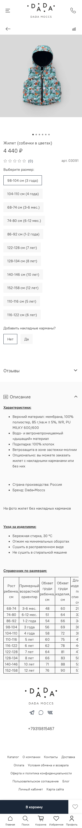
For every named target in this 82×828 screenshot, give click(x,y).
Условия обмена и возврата (48, 765)
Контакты (51, 757)
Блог (65, 781)
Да (26, 339)
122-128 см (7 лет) (22, 247)
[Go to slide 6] (49, 134)
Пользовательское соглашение (36, 781)
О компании (31, 757)
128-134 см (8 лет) (22, 261)
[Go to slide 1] (33, 134)
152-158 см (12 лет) (22, 287)
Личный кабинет (30, 789)
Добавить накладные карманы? (29, 328)
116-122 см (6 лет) (22, 314)
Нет (10, 339)
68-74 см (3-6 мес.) (23, 207)
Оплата (19, 765)
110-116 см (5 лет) (21, 301)
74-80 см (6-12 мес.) (24, 220)
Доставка (68, 757)
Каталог (13, 757)
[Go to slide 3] (39, 134)
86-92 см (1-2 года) (23, 234)
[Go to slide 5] (45, 134)
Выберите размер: (18, 169)
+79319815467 (41, 728)
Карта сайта (55, 789)
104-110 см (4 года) (23, 193)
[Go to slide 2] (36, 134)
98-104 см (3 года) (22, 180)
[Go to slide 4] (42, 134)
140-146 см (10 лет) (23, 274)
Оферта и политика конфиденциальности (41, 773)
